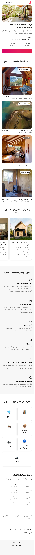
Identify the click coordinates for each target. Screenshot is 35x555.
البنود (13, 547)
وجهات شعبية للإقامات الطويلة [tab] (25, 479)
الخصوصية (19, 547)
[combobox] (17, 39)
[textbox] (24, 46)
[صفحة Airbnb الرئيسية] (30, 2)
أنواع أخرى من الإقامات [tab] (9, 479)
